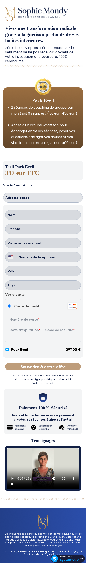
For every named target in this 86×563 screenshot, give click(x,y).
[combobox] (10, 257)
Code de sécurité (59, 330)
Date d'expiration (24, 330)
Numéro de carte (24, 319)
